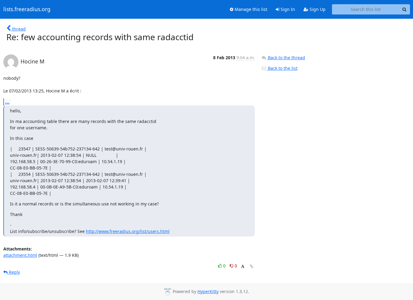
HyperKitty (208, 291)
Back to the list (282, 68)
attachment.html (20, 255)
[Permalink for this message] (251, 266)
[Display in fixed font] (243, 267)
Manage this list (250, 9)
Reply (14, 272)
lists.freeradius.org (26, 9)
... (7, 101)
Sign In (287, 9)
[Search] (404, 9)
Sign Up (317, 9)
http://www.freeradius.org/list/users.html (128, 231)
